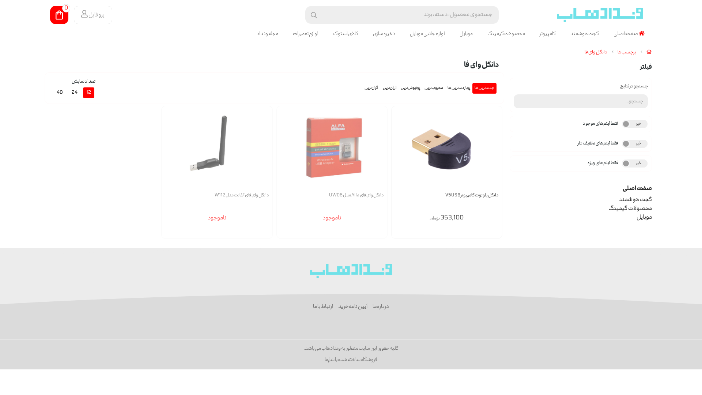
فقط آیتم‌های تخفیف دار (598, 143)
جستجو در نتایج (634, 86)
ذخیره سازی (384, 34)
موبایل (466, 34)
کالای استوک (345, 34)
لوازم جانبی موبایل (427, 34)
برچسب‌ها (627, 52)
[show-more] (492, 154)
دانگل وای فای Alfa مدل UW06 (356, 195)
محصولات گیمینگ (506, 34)
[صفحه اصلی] (649, 52)
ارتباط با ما (323, 307)
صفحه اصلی (626, 34)
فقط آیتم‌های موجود (600, 124)
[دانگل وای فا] (351, 271)
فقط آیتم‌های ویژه (603, 163)
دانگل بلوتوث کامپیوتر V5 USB (471, 195)
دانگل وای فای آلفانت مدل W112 (241, 195)
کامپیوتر (548, 34)
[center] (314, 15)
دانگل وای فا (596, 52)
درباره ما (381, 307)
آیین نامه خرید (352, 307)
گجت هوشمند (584, 34)
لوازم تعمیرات (305, 34)
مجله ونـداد (267, 34)
